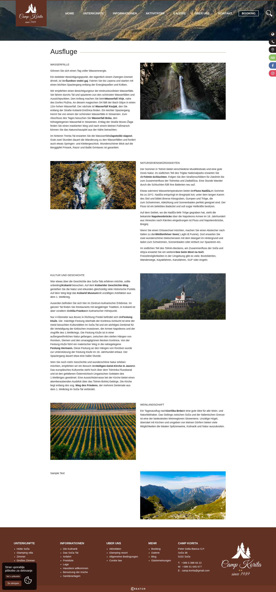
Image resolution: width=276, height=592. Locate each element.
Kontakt (225, 13)
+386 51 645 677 (192, 566)
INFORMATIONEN (72, 543)
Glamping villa (25, 552)
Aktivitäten (155, 13)
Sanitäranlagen (71, 576)
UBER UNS (113, 543)
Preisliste (68, 560)
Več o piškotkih (13, 576)
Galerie (179, 13)
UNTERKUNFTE (24, 543)
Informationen (125, 13)
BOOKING (249, 13)
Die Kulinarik (70, 548)
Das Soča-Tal (70, 552)
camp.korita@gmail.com (196, 570)
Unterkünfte (93, 13)
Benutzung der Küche (75, 572)
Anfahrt (67, 556)
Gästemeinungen (161, 560)
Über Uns (202, 13)
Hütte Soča (23, 548)
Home (69, 13)
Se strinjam (13, 583)
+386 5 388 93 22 (191, 562)
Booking (156, 548)
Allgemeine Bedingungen (123, 556)
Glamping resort (118, 552)
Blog (153, 556)
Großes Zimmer (26, 560)
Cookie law (115, 560)
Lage (66, 564)
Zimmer (21, 556)
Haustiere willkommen (75, 568)
